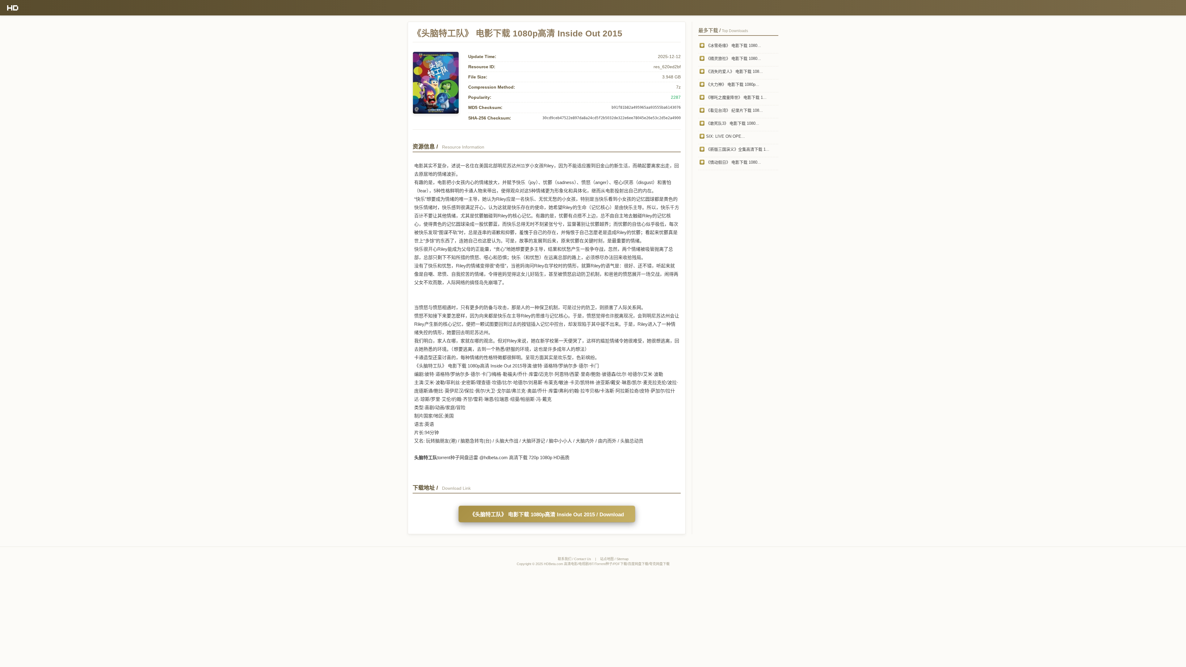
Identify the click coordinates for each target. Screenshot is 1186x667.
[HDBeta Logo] (12, 8)
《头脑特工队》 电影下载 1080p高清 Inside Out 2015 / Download (547, 515)
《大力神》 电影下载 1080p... (732, 84)
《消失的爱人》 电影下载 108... (734, 71)
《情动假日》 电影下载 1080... (733, 162)
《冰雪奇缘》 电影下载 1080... (733, 45)
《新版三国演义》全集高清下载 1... (737, 149)
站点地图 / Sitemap (614, 559)
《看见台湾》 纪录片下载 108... (734, 110)
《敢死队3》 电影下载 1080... (732, 123)
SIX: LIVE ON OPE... (725, 136)
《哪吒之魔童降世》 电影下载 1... (736, 97)
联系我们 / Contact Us (574, 559)
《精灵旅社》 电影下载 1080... (733, 58)
